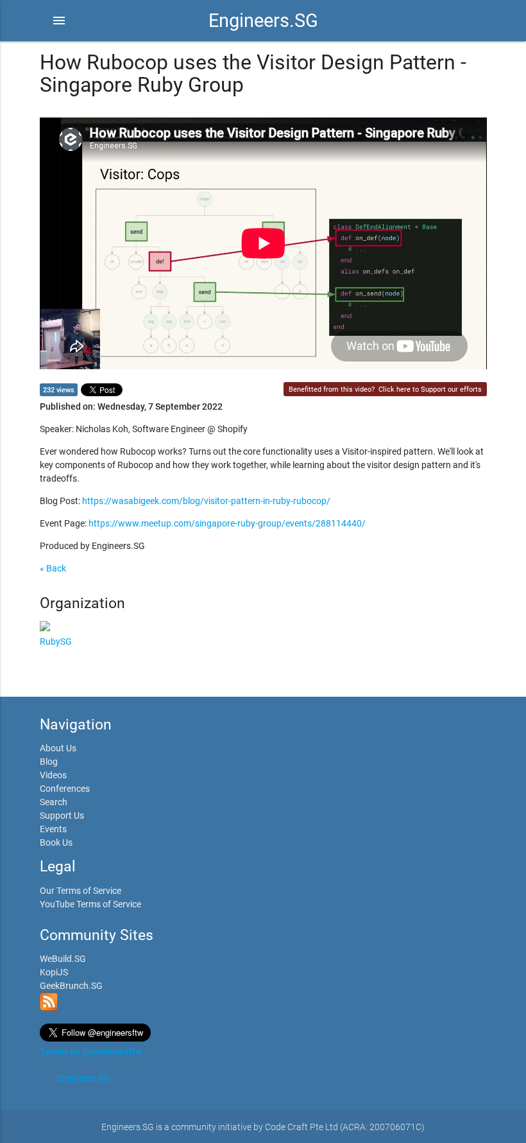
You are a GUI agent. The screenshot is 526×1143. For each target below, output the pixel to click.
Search (53, 802)
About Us (58, 748)
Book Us (56, 842)
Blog (49, 761)
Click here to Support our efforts (430, 389)
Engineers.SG (263, 20)
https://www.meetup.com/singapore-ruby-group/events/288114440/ (227, 523)
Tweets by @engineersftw (91, 1052)
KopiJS (54, 972)
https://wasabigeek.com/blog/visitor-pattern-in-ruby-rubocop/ (206, 501)
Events (53, 829)
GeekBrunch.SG (71, 986)
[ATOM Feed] (49, 1007)
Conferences (65, 788)
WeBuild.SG (63, 959)
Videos (53, 775)
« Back (53, 568)
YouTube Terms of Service (90, 904)
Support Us (62, 815)
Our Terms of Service (80, 891)
